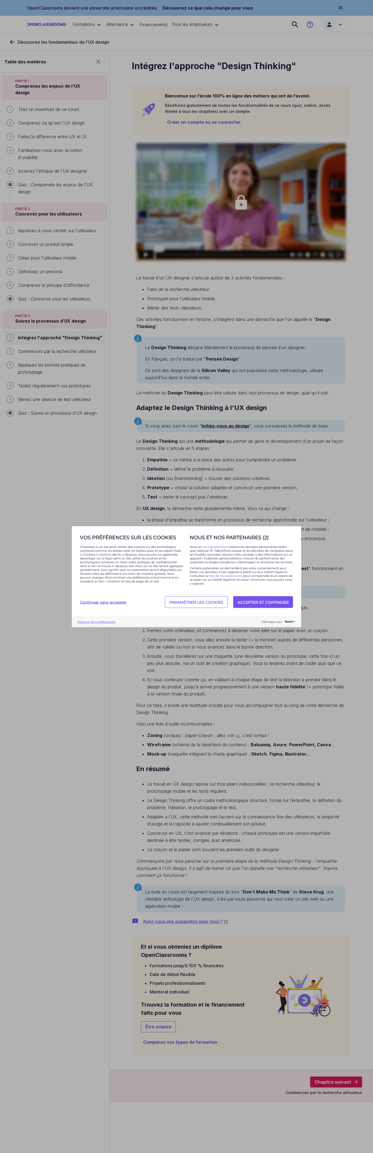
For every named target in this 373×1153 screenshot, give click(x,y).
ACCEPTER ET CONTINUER (263, 602)
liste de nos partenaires (225, 575)
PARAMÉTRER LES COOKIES (196, 602)
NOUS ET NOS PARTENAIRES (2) (229, 537)
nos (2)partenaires (215, 547)
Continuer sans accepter (103, 602)
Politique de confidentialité (96, 621)
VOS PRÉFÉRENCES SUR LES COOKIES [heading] (128, 537)
